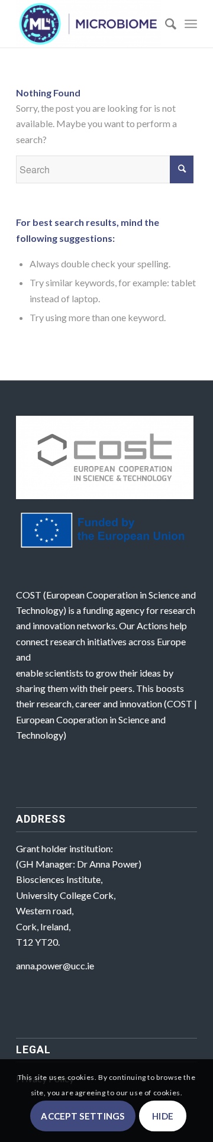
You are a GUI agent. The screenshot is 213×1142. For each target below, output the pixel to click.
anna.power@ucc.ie (55, 965)
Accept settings (83, 1116)
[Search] (164, 23)
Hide (162, 1116)
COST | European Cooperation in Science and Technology (106, 719)
